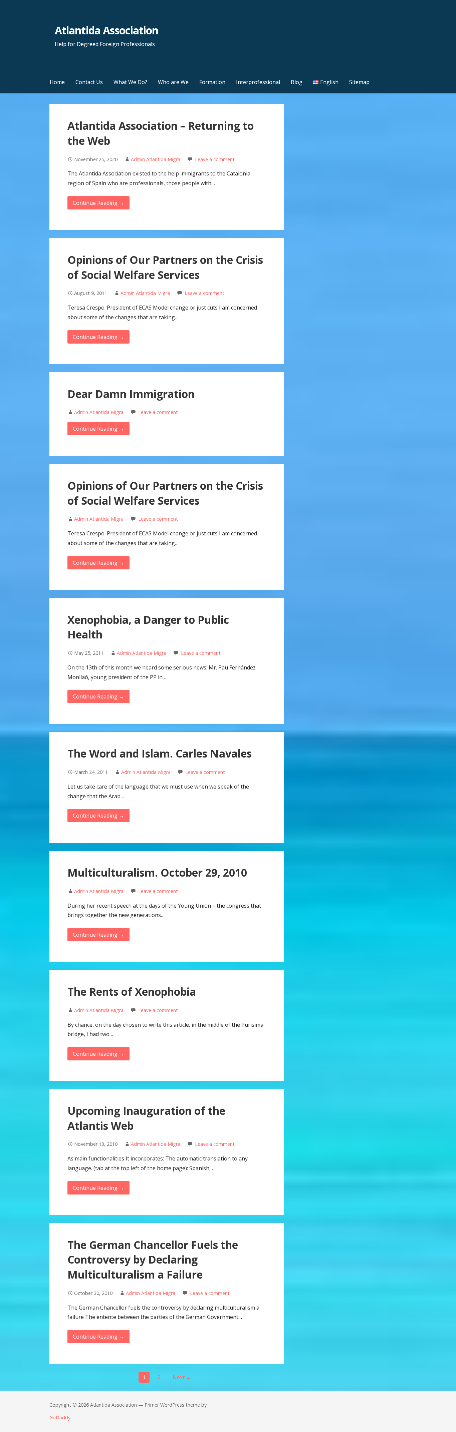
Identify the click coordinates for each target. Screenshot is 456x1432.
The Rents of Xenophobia (131, 991)
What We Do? (130, 82)
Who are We (173, 82)
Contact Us (89, 82)
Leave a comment (215, 159)
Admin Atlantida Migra (155, 159)
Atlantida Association (106, 30)
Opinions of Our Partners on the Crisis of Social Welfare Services (165, 267)
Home (57, 82)
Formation (212, 82)
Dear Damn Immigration (131, 394)
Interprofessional (258, 82)
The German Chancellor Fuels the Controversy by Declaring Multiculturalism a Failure (152, 1260)
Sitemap (359, 82)
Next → (182, 1377)
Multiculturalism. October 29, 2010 (157, 872)
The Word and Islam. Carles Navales (159, 753)
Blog (296, 82)
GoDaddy (59, 1417)
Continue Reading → (98, 202)
